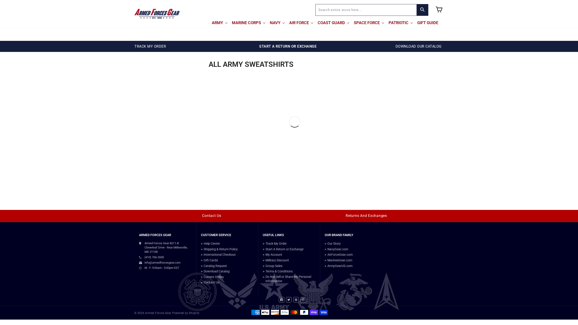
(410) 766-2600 (154, 257)
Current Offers (214, 277)
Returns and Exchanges (366, 216)
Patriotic (399, 22)
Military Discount (277, 260)
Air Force (299, 22)
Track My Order (276, 243)
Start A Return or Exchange (284, 249)
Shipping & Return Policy (221, 249)
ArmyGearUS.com (339, 266)
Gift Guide (427, 22)
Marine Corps (247, 22)
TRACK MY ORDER (150, 46)
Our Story (334, 243)
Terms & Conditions (279, 271)
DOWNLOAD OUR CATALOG (419, 46)
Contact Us (211, 216)
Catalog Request (215, 266)
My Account (274, 254)
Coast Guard (332, 22)
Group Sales (274, 266)
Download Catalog (217, 271)
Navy (275, 22)
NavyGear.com (337, 249)
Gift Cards (211, 260)
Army (218, 22)
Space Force (367, 22)
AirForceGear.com (340, 254)
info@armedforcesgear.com (162, 262)
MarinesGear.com (339, 260)
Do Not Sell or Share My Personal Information (288, 279)
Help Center (212, 243)
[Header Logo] (156, 14)
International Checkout (220, 254)
